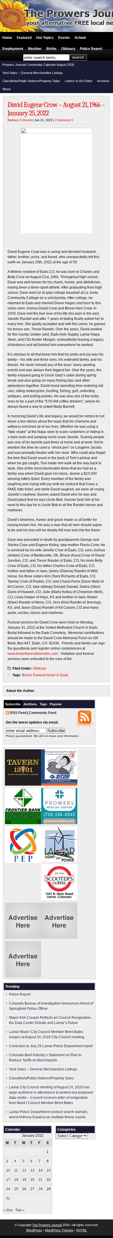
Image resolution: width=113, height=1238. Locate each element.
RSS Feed (18, 713)
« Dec (8, 1210)
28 (41, 1189)
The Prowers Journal (47, 1225)
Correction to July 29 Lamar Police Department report (51, 1046)
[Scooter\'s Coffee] (59, 899)
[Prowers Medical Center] (59, 823)
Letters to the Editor (78, 81)
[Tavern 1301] (23, 784)
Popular (56, 704)
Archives (103, 81)
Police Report (91, 49)
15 (49, 1170)
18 (16, 1180)
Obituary (68, 49)
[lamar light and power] (59, 860)
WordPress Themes (59, 1230)
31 (8, 1198)
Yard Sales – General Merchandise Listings (32, 73)
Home (7, 38)
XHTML (81, 1230)
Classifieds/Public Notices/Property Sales (31, 81)
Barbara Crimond (20, 120)
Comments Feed (42, 713)
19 (24, 1180)
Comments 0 (64, 120)
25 (16, 1189)
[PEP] (23, 862)
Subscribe (13, 704)
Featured (24, 38)
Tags (43, 704)
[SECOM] (59, 784)
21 (41, 1180)
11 (16, 1170)
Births (51, 49)
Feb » (20, 1210)
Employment (12, 49)
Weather (35, 49)
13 (32, 1170)
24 (8, 1189)
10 (8, 1170)
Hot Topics (45, 38)
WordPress (34, 1230)
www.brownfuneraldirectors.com (33, 654)
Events (64, 38)
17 (8, 1180)
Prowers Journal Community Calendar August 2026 (38, 64)
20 (32, 1180)
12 (24, 1170)
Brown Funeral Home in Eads (45, 675)
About (6, 89)
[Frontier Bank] (23, 823)
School (80, 38)
